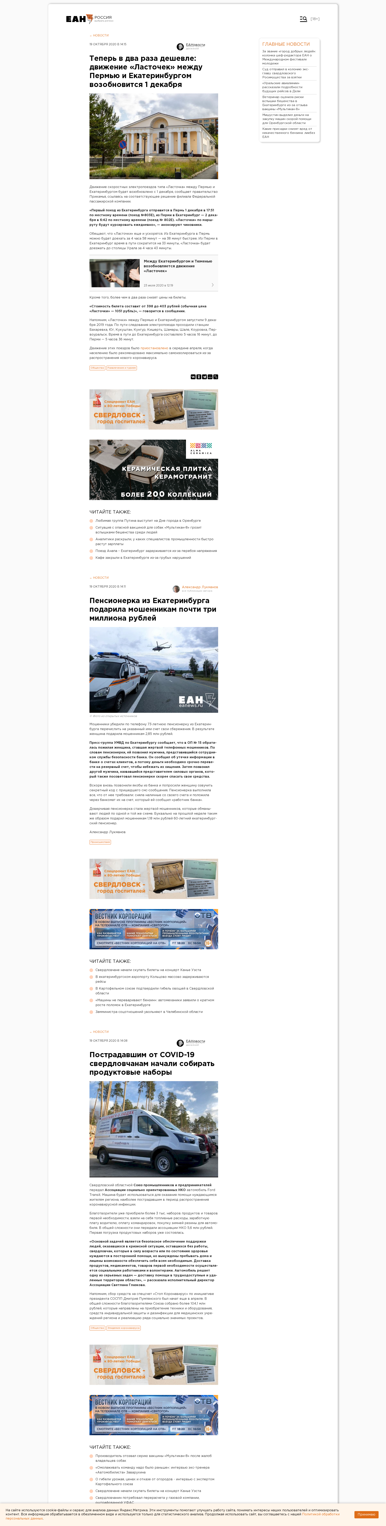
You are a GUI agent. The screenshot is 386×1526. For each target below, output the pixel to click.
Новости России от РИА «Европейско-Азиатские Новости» (79, 19)
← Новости (99, 35)
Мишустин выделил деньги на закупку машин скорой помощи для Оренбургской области (286, 119)
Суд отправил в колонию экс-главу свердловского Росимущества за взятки (285, 73)
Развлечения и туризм (122, 368)
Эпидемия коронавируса (124, 1328)
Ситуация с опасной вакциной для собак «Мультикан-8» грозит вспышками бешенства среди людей (148, 530)
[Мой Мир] (210, 376)
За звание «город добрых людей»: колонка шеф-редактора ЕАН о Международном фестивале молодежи (289, 57)
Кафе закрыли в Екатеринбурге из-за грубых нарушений (143, 557)
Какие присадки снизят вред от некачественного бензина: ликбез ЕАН (288, 133)
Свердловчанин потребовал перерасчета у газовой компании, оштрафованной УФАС (147, 1500)
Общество (97, 368)
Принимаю (366, 1514)
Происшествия (100, 842)
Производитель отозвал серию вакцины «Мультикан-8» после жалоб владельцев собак (153, 1458)
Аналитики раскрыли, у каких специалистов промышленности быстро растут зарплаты (154, 542)
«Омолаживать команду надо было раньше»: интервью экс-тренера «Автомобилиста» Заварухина (152, 1470)
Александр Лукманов (200, 587)
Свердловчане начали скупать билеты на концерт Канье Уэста (148, 970)
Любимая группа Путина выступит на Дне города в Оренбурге (148, 520)
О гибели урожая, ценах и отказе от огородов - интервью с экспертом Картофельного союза (154, 1482)
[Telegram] (204, 376)
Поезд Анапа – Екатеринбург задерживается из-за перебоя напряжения (156, 551)
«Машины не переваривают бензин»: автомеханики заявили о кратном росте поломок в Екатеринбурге (154, 1003)
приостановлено (154, 348)
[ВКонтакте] (193, 376)
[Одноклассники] (198, 376)
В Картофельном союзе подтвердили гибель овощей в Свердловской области (154, 991)
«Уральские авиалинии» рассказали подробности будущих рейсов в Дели (282, 87)
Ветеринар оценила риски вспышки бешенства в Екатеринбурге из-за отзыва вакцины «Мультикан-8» (284, 103)
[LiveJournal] (215, 376)
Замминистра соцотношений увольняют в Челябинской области (149, 1012)
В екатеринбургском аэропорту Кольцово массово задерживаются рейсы (152, 979)
